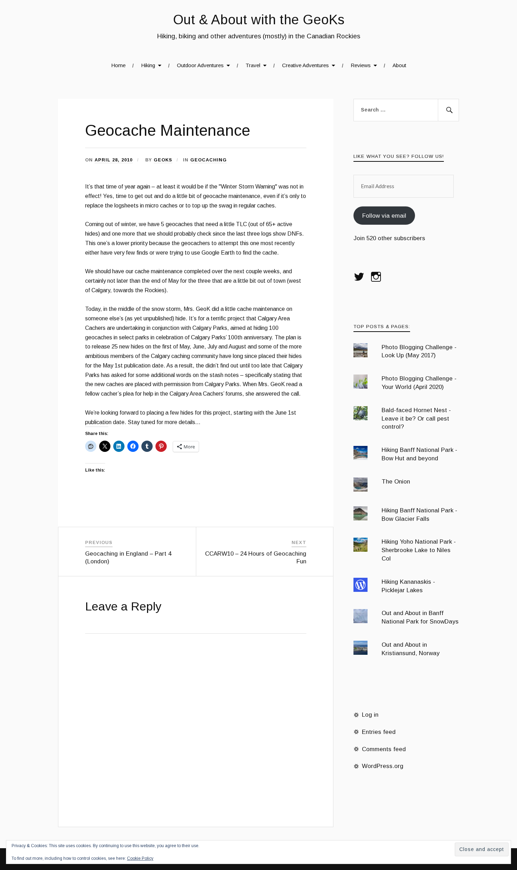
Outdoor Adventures (200, 65)
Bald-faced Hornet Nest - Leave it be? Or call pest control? (416, 418)
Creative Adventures (305, 65)
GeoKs (163, 159)
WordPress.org (382, 766)
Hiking (148, 65)
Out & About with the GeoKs (258, 19)
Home (118, 65)
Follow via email (384, 215)
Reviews (361, 65)
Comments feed (384, 749)
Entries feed (379, 732)
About (399, 65)
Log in (370, 714)
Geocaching (208, 159)
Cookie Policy (140, 858)
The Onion (396, 481)
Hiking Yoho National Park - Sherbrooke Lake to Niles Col (419, 550)
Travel (252, 65)
